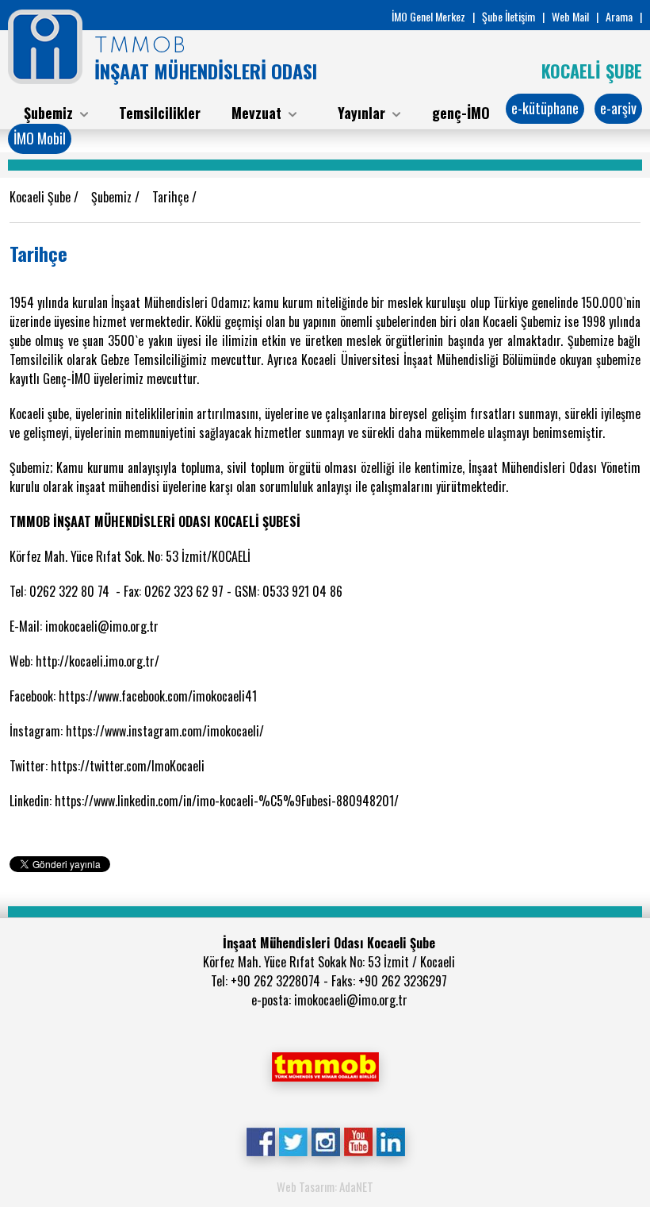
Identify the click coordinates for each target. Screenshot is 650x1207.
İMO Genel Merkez (428, 16)
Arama (619, 16)
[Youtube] (358, 1140)
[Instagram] (325, 1140)
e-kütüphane (545, 108)
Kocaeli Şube (42, 196)
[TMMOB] (325, 1064)
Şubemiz (113, 196)
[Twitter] (293, 1140)
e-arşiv (618, 108)
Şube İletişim (508, 16)
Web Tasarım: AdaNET (325, 1186)
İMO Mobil (39, 138)
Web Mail (570, 16)
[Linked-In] (390, 1140)
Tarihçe (172, 196)
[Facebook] (260, 1140)
